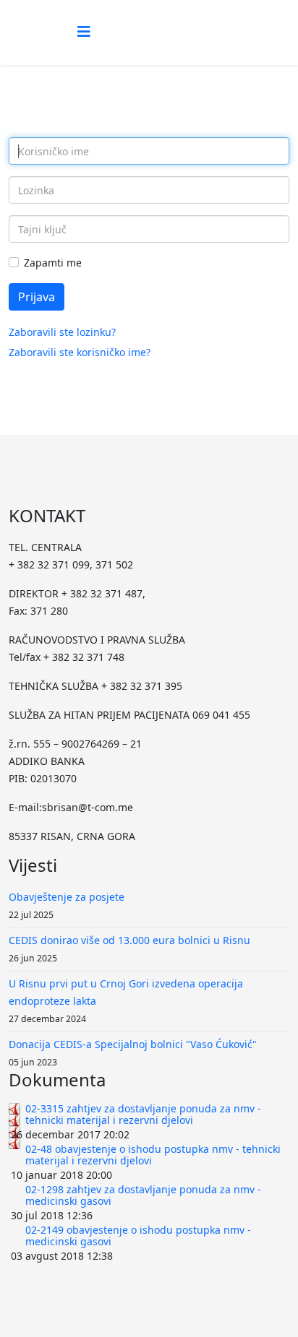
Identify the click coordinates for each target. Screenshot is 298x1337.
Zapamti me (53, 262)
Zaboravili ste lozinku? (62, 332)
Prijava (36, 297)
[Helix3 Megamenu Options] (83, 31)
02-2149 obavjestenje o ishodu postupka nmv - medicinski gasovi (138, 1235)
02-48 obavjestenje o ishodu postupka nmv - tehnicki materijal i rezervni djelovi (153, 1154)
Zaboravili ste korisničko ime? (79, 352)
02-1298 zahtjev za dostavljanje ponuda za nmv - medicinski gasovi (143, 1195)
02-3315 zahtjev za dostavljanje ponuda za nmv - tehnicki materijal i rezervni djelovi (143, 1114)
